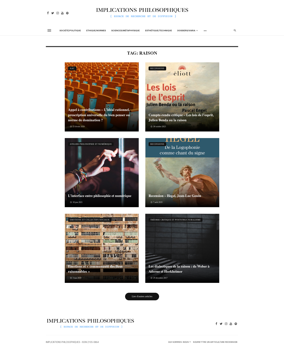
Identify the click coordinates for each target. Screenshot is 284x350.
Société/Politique (70, 30)
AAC (72, 68)
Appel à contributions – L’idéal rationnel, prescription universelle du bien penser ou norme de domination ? (99, 114)
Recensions (157, 68)
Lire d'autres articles (142, 296)
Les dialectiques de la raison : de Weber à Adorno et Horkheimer (179, 269)
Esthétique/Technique (158, 30)
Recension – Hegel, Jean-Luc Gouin (175, 195)
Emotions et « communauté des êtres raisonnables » (95, 269)
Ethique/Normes (96, 30)
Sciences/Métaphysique (125, 30)
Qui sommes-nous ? (179, 342)
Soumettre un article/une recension (215, 342)
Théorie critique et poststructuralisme (175, 220)
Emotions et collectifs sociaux (90, 220)
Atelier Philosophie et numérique (91, 144)
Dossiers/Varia (186, 30)
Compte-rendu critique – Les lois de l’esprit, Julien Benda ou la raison (181, 117)
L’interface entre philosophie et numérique (99, 195)
